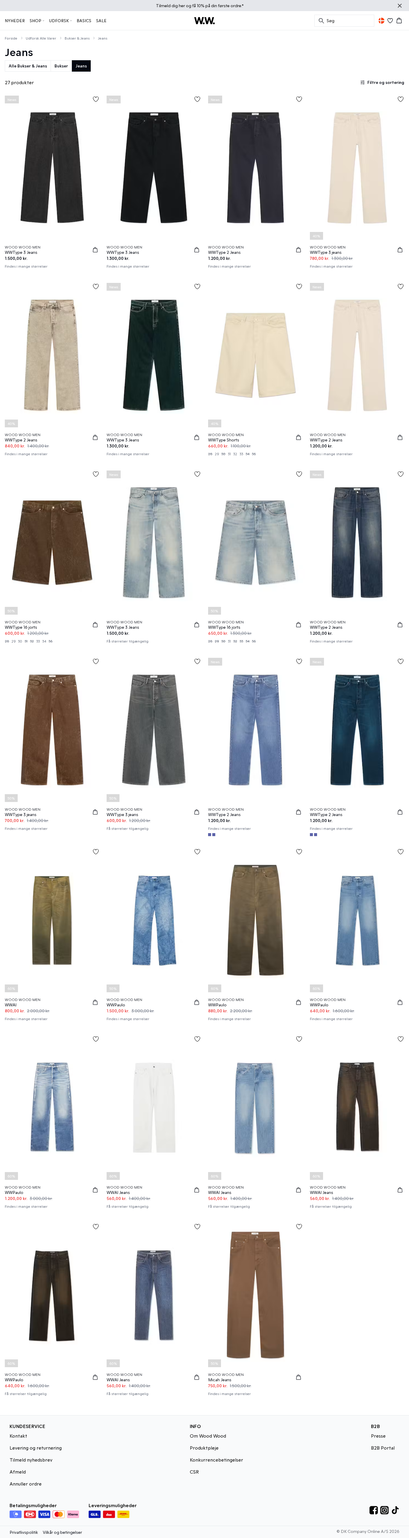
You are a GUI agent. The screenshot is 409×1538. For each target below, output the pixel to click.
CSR (194, 1471)
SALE (101, 20)
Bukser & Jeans (77, 38)
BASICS (84, 20)
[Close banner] (399, 5)
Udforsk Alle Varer (41, 38)
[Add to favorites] (96, 99)
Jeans (102, 38)
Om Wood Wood (208, 1436)
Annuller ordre (26, 1483)
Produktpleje (204, 1447)
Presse (378, 1436)
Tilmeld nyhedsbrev (31, 1459)
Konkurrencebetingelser (216, 1459)
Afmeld (18, 1471)
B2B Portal (383, 1447)
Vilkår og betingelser (62, 1532)
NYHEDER (15, 20)
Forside (11, 38)
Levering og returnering (36, 1447)
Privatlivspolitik (24, 1532)
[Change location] (381, 20)
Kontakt (18, 1436)
